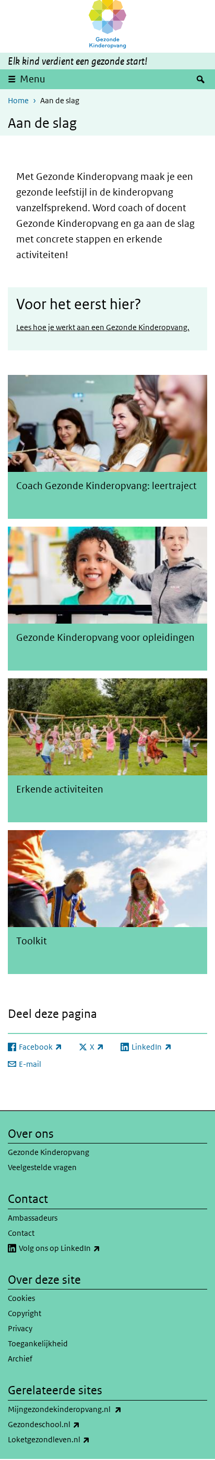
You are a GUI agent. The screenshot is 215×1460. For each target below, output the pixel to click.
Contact (21, 1233)
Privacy (20, 1328)
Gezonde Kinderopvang (48, 1152)
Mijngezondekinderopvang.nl (88, 1409)
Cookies (21, 1298)
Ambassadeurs (32, 1218)
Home (18, 100)
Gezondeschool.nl (67, 1424)
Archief (20, 1359)
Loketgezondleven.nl (72, 1439)
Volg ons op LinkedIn (82, 1248)
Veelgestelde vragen (42, 1167)
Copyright (24, 1313)
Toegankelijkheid (38, 1343)
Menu (32, 79)
